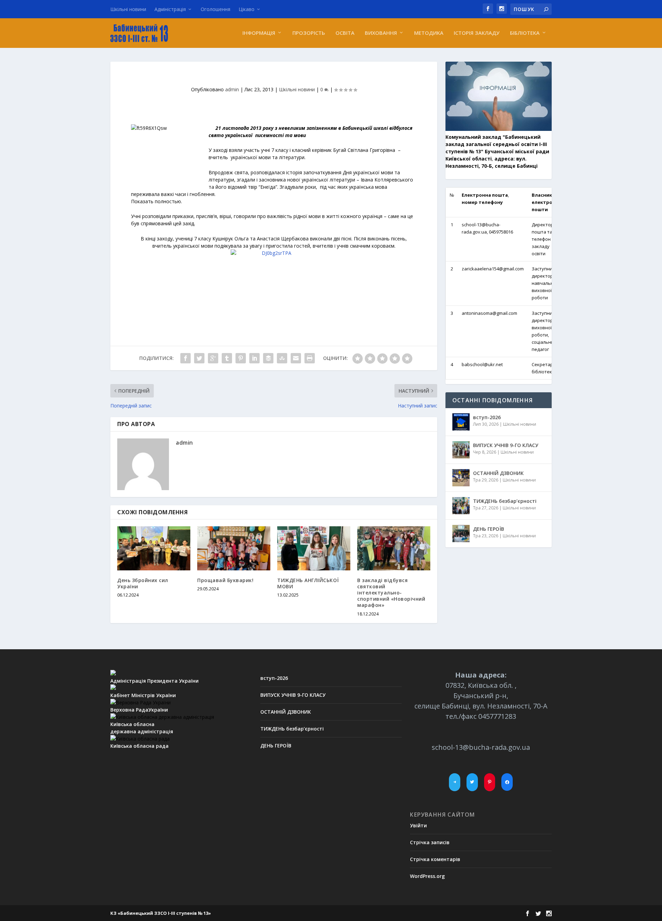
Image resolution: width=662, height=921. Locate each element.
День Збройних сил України (142, 583)
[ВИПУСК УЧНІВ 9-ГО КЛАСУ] (461, 449)
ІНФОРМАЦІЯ (258, 33)
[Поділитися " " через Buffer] (268, 358)
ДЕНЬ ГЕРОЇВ (488, 529)
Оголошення (215, 9)
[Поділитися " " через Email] (296, 358)
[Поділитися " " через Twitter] (199, 358)
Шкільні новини (128, 9)
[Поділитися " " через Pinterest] (241, 358)
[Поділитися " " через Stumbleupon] (282, 358)
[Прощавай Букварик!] (233, 548)
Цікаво (246, 9)
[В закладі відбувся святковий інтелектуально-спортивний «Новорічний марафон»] (393, 548)
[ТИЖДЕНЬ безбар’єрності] (461, 505)
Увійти (418, 825)
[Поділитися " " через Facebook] (185, 358)
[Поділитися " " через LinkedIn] (254, 358)
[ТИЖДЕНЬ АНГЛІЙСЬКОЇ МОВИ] (313, 548)
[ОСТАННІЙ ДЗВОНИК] (461, 477)
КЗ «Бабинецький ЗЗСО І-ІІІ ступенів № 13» (160, 913)
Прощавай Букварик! (225, 580)
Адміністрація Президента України (154, 680)
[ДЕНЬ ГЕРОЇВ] (461, 533)
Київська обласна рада (139, 746)
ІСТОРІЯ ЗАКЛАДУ (477, 33)
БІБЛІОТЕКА (525, 33)
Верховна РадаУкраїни (139, 709)
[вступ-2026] (461, 422)
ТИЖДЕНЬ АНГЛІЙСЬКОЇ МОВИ (308, 583)
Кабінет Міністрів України (143, 695)
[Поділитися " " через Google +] (213, 358)
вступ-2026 (487, 417)
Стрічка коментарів (435, 859)
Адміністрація (170, 9)
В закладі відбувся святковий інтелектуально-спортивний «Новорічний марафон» (391, 593)
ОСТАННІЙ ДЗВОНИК (498, 473)
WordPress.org (427, 876)
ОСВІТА (344, 33)
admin (232, 89)
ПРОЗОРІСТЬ (308, 33)
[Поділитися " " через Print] (310, 358)
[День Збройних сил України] (153, 548)
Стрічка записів (430, 842)
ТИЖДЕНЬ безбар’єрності (504, 501)
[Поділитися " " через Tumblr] (227, 358)
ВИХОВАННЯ (381, 33)
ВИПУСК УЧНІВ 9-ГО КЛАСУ (505, 445)
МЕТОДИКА (428, 33)
